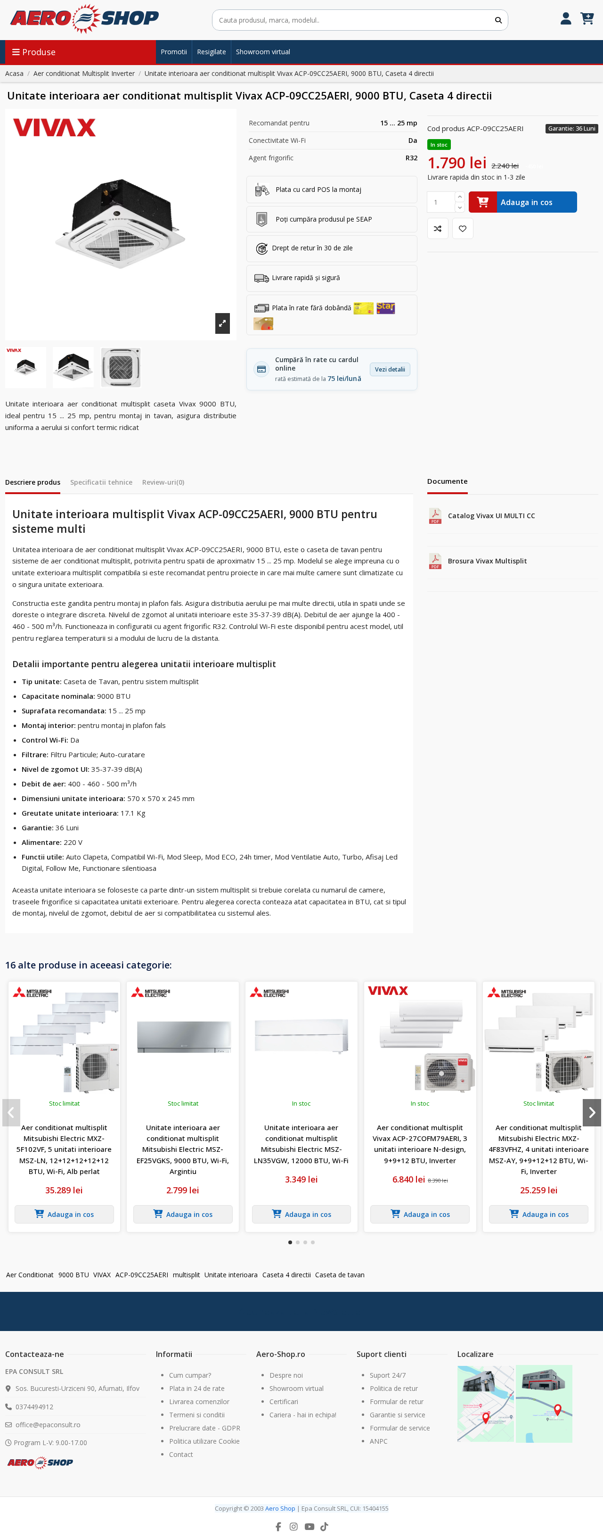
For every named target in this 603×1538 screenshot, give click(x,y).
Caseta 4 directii (286, 1274)
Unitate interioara (231, 1274)
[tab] (163, 484)
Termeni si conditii (197, 1414)
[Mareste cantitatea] (460, 196)
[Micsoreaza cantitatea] (460, 207)
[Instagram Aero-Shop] (294, 1527)
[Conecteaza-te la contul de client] (566, 20)
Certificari (283, 1401)
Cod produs (446, 128)
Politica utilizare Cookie (204, 1441)
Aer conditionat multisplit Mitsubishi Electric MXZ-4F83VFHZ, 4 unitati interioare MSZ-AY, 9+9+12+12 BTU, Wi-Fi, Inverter (539, 1149)
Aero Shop (280, 1508)
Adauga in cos (527, 202)
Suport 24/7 (388, 1375)
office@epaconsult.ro (48, 1424)
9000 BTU (73, 1274)
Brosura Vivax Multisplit (487, 560)
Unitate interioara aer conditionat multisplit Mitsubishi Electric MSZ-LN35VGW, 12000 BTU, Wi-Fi (301, 1144)
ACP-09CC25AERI (141, 1274)
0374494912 (34, 1406)
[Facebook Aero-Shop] (278, 1527)
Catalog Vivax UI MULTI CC (491, 515)
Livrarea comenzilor (199, 1401)
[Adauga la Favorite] (462, 228)
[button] (290, 1242)
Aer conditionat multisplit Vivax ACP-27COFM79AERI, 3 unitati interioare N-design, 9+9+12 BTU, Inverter (420, 1144)
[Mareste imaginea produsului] (120, 224)
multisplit (186, 1274)
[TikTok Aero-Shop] (324, 1527)
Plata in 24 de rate (197, 1388)
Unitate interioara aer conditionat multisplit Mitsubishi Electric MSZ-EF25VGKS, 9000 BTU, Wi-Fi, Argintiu (183, 1149)
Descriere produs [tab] (32, 482)
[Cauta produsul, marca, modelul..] (498, 20)
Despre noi (286, 1375)
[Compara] (437, 228)
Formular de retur (397, 1401)
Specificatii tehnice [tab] (101, 482)
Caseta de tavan (340, 1274)
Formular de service (400, 1427)
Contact (181, 1454)
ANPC (379, 1441)
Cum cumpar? (190, 1375)
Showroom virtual (296, 1388)
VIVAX (102, 1274)
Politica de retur (394, 1388)
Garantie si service (397, 1414)
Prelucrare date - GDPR (204, 1427)
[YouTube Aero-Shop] (309, 1527)
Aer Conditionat (30, 1274)
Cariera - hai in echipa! (302, 1414)
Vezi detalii (390, 369)
